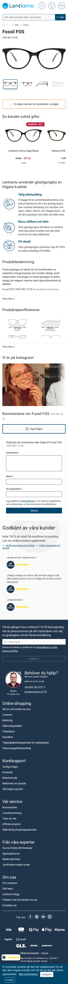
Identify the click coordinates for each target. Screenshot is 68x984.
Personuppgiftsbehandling (16, 748)
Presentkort (8, 731)
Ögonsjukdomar (11, 853)
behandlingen (28, 500)
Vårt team (7, 888)
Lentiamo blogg (10, 894)
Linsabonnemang (12, 813)
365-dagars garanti (12, 789)
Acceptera (47, 974)
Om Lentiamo (9, 883)
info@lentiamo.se (34, 691)
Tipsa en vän (9, 818)
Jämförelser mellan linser (16, 864)
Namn (9, 476)
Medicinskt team (11, 859)
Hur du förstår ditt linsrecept (17, 848)
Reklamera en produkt (14, 783)
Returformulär (9, 778)
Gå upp (45, 953)
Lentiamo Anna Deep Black (23, 150)
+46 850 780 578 (33, 687)
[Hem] (3, 25)
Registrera (34, 658)
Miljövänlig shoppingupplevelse (19, 829)
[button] (10, 84)
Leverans (7, 715)
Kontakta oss (9, 905)
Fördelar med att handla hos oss (19, 900)
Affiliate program (11, 824)
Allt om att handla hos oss (16, 709)
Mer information (28, 974)
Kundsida (7, 772)
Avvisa (10, 979)
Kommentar (12, 452)
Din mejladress (14, 488)
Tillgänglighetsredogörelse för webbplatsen (25, 742)
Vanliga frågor (10, 766)
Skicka (34, 510)
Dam (16, 24)
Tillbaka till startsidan (29, 953)
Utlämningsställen (12, 726)
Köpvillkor (7, 737)
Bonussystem (9, 807)
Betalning (7, 720)
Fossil (25, 24)
